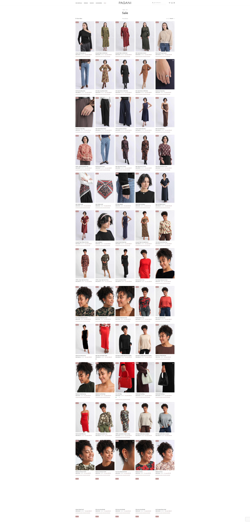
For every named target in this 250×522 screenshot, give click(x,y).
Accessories (99, 3)
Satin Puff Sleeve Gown (160, 204)
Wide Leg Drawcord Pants (121, 128)
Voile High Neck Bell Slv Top (101, 433)
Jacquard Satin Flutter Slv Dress (82, 242)
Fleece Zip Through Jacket (161, 53)
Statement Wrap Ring (160, 90)
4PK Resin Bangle (119, 204)
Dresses (86, 3)
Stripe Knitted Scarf (80, 509)
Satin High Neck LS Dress (120, 166)
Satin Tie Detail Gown (160, 128)
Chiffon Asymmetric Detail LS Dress (122, 433)
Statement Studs (139, 471)
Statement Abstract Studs (81, 471)
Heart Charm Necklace (140, 204)
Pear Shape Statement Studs (81, 317)
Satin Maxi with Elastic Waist (101, 355)
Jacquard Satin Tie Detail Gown (142, 242)
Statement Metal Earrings (161, 355)
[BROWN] (118, 397)
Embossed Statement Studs (101, 317)
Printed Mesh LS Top (140, 317)
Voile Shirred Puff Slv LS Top (161, 166)
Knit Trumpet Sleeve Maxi (161, 509)
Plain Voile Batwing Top (160, 317)
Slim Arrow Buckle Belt (100, 509)
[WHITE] (117, 397)
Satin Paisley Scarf (79, 204)
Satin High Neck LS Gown (141, 53)
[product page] (85, 36)
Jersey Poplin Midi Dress (141, 128)
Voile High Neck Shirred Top (161, 242)
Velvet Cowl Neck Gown (81, 355)
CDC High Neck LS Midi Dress (121, 90)
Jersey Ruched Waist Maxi (120, 242)
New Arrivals (79, 3)
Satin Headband (99, 242)
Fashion (92, 3)
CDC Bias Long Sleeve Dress (101, 90)
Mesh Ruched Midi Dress (81, 433)
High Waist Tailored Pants (101, 128)
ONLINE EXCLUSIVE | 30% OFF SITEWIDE (83, 56)
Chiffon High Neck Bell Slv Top (82, 166)
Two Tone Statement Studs (121, 471)
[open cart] (174, 3)
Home (124, 9)
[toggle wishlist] (93, 22)
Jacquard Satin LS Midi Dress (101, 53)
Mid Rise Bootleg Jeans (80, 90)
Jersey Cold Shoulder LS (81, 53)
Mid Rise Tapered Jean (100, 166)
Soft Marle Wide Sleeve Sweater (142, 433)
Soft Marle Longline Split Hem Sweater (123, 355)
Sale (105, 3)
